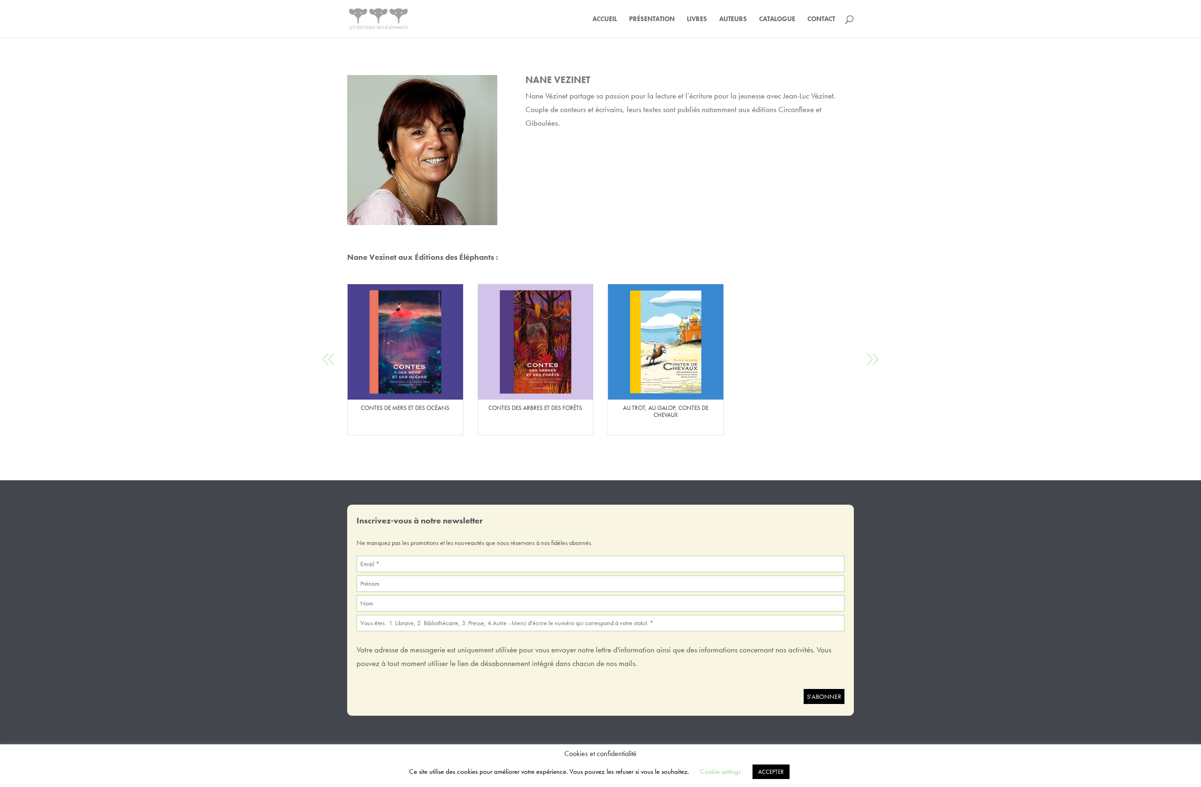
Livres (697, 19)
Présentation (652, 19)
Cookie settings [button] (720, 771)
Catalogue (777, 19)
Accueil (605, 19)
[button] (872, 359)
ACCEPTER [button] (771, 772)
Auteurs (733, 19)
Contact (821, 19)
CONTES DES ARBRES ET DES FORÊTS (535, 408)
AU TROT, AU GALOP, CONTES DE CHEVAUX (665, 411)
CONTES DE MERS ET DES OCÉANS (405, 408)
